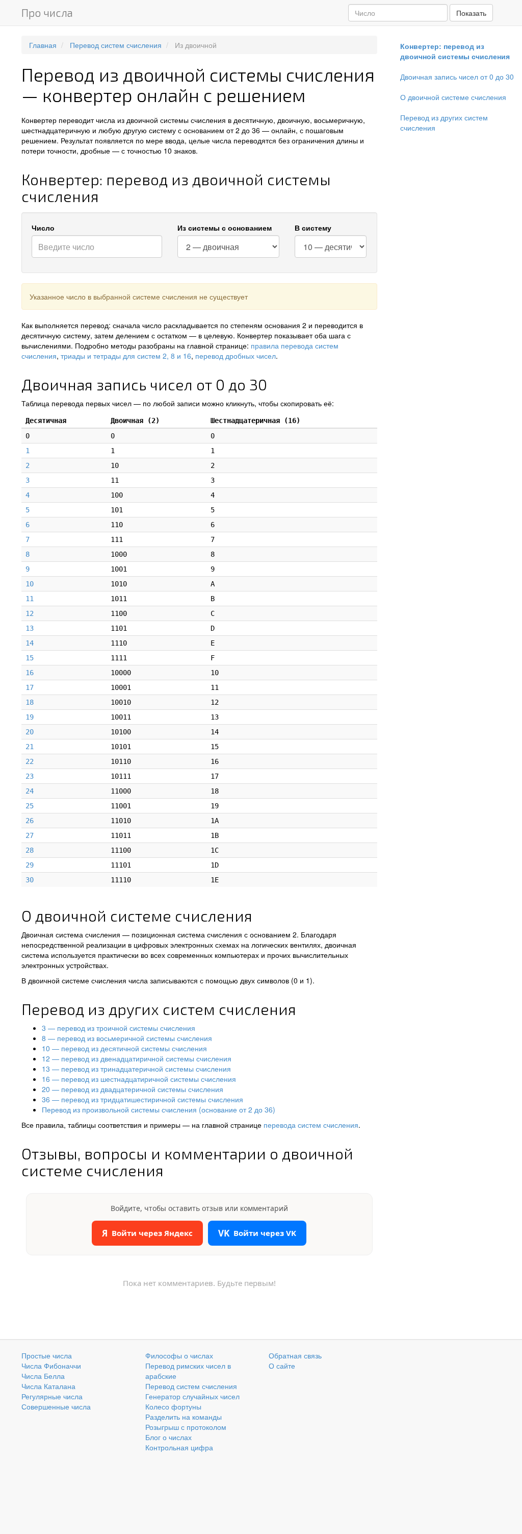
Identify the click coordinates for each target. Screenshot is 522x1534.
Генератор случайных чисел (192, 1396)
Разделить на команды (183, 1417)
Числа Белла (43, 1376)
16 (29, 673)
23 (29, 776)
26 (29, 821)
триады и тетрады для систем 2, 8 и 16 (126, 356)
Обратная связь (295, 1355)
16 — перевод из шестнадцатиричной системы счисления (139, 1079)
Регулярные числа (52, 1396)
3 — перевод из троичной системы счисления (118, 1028)
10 (29, 584)
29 (29, 865)
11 (29, 599)
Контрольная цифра (179, 1447)
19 (29, 717)
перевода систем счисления (311, 1125)
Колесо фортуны (173, 1406)
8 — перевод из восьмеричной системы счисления (127, 1038)
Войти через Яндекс (147, 1233)
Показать (471, 13)
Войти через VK (257, 1233)
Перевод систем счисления (191, 1386)
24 (29, 791)
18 (29, 702)
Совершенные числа (56, 1406)
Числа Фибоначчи (51, 1365)
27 (29, 835)
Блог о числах (168, 1437)
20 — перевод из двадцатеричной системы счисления (132, 1089)
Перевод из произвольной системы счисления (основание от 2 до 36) (158, 1109)
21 (29, 747)
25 (29, 806)
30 (29, 880)
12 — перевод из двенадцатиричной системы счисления (136, 1058)
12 (29, 613)
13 (29, 628)
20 (29, 732)
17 (29, 687)
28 (29, 850)
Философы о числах (179, 1355)
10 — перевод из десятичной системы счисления (124, 1048)
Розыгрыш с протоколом (185, 1427)
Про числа (47, 12)
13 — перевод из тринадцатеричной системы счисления (136, 1068)
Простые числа (46, 1355)
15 (29, 658)
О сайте (282, 1365)
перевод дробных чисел (235, 356)
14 (29, 643)
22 (29, 761)
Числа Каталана (48, 1386)
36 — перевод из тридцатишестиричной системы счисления (142, 1099)
